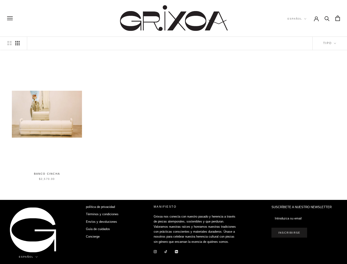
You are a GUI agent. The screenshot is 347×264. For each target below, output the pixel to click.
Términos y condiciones (102, 214)
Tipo (328, 43)
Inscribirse (289, 232)
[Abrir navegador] (10, 18)
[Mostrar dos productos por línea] (9, 43)
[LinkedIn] (176, 251)
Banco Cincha (47, 173)
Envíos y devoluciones (101, 221)
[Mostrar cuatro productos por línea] (17, 43)
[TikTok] (165, 251)
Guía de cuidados (98, 229)
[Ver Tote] (337, 18)
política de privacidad (100, 207)
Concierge (93, 236)
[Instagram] (155, 251)
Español (295, 18)
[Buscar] (327, 18)
